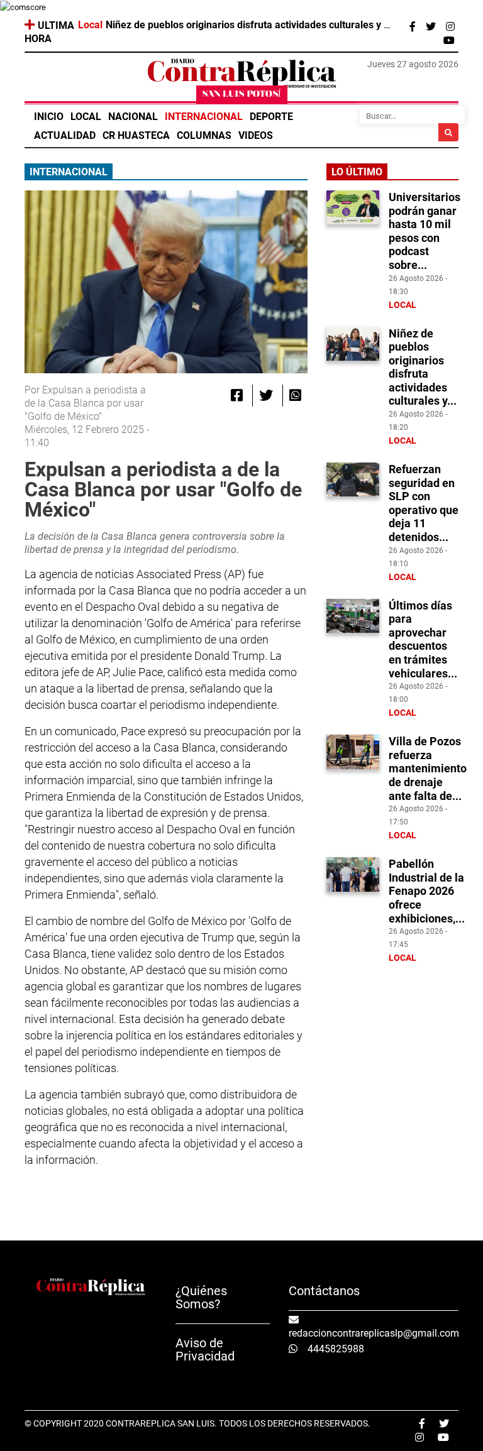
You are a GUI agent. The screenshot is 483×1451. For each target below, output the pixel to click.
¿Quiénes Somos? (201, 1297)
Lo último (356, 172)
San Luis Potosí (242, 94)
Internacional (204, 117)
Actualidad (65, 135)
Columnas (204, 135)
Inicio (49, 117)
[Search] (448, 132)
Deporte (271, 117)
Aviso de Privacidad (205, 1349)
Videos (255, 135)
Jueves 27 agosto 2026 (412, 64)
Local (85, 117)
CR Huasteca (136, 135)
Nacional (133, 117)
